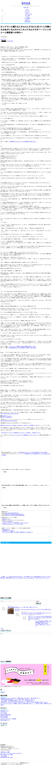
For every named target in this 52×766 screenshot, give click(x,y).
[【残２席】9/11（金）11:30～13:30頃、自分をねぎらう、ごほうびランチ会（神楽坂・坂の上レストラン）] (10, 611)
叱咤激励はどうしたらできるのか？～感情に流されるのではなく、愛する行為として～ (20, 698)
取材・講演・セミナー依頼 (7, 754)
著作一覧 (27, 19)
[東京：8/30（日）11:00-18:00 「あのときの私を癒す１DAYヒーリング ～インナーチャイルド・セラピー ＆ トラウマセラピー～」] (17, 614)
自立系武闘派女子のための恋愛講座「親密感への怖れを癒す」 (23, 347)
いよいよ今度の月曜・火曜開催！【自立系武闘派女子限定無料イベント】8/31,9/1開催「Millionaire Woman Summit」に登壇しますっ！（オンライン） (43, 623)
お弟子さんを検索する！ (7, 417)
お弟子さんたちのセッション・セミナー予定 (13, 524)
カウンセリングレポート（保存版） (9, 718)
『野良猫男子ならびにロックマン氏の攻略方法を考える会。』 (23, 141)
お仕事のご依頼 (27, 21)
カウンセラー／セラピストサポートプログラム (11, 753)
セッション (27, 12)
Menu (25, 7)
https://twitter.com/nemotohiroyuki (11, 513)
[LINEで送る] (10, 41)
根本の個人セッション (7, 415)
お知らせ (27, 9)
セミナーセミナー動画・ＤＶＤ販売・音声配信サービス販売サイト (18, 532)
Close (27, 7)
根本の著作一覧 (6, 529)
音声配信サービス (5, 710)
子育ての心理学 (4, 717)
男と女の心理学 (4, 36)
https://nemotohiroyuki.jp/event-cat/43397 (9, 420)
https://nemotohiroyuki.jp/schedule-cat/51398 (10, 413)
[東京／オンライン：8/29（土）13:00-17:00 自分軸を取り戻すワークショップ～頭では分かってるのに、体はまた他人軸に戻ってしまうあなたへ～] (24, 618)
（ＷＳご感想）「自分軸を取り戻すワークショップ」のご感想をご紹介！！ (18, 700)
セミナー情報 (27, 15)
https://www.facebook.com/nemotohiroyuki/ (14, 514)
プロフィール (27, 10)
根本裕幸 (26, 3)
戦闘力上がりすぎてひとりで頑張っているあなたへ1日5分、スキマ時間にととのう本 (20, 425)
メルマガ (27, 16)
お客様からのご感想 (5, 751)
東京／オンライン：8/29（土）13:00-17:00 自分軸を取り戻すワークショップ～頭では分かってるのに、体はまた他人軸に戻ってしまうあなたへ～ (39, 617)
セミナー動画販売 (27, 18)
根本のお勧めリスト (5, 720)
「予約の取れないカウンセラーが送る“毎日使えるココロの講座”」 (33, 452)
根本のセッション (7, 518)
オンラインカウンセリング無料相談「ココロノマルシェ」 (25, 435)
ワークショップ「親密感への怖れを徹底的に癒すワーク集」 (22, 346)
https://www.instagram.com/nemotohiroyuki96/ (15, 515)
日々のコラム (4, 712)
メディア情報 (4, 755)
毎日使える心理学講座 (6, 714)
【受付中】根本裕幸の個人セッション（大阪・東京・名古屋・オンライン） (22, 607)
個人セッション (28, 13)
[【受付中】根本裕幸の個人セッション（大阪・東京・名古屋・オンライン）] (4, 608)
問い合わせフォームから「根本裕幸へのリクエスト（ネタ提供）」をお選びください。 (21, 432)
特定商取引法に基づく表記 (7, 757)
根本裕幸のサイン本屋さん (9, 530)
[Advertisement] (21, 538)
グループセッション (28, 14)
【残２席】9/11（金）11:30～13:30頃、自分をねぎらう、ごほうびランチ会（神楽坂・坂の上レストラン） (24, 702)
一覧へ (2, 628)
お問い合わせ (27, 20)
